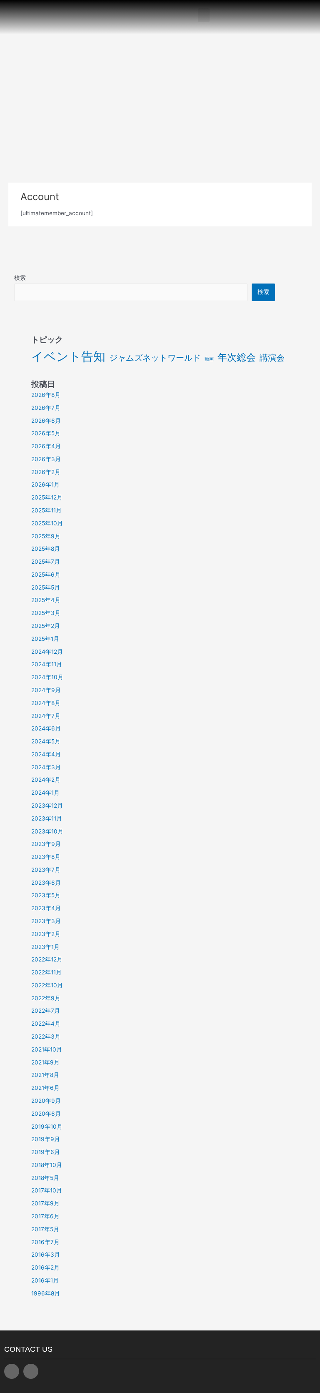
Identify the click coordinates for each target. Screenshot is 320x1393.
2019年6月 (45, 1152)
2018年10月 (46, 1165)
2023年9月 (46, 844)
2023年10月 (47, 831)
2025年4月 (45, 600)
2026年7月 (45, 407)
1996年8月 (45, 1293)
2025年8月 (45, 548)
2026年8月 (45, 395)
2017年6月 (45, 1216)
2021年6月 (45, 1087)
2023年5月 (45, 895)
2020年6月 (46, 1113)
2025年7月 (45, 561)
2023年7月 (45, 869)
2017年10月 (46, 1190)
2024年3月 (46, 767)
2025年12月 (46, 497)
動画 (209, 359)
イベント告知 (68, 356)
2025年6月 (45, 574)
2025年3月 (45, 613)
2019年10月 (46, 1126)
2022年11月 (46, 972)
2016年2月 (45, 1267)
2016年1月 (45, 1280)
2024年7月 (45, 716)
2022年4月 (45, 1023)
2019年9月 (45, 1139)
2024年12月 (47, 651)
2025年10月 (47, 523)
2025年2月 (45, 625)
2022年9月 (45, 998)
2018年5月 (45, 1178)
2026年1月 (45, 484)
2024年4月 (46, 754)
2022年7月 (45, 1010)
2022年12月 (46, 959)
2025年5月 (45, 587)
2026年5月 (45, 433)
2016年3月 (45, 1254)
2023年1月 (45, 947)
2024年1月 (45, 792)
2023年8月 (45, 856)
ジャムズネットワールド (155, 358)
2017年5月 (45, 1229)
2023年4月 (46, 908)
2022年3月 (45, 1036)
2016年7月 (45, 1242)
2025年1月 (45, 638)
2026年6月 (46, 420)
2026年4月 (46, 446)
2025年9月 (45, 536)
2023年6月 (46, 882)
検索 (20, 277)
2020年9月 (46, 1100)
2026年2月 (45, 472)
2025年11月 (46, 510)
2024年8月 (45, 703)
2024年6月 (46, 728)
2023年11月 (46, 818)
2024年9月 (46, 690)
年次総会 (237, 357)
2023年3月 (46, 921)
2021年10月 (46, 1049)
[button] (204, 15)
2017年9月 (45, 1203)
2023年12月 (47, 805)
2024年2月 (45, 779)
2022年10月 (47, 985)
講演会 (272, 358)
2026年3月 (46, 459)
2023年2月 (45, 934)
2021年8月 (45, 1075)
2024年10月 (47, 677)
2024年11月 (46, 664)
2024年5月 (45, 741)
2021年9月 (45, 1062)
